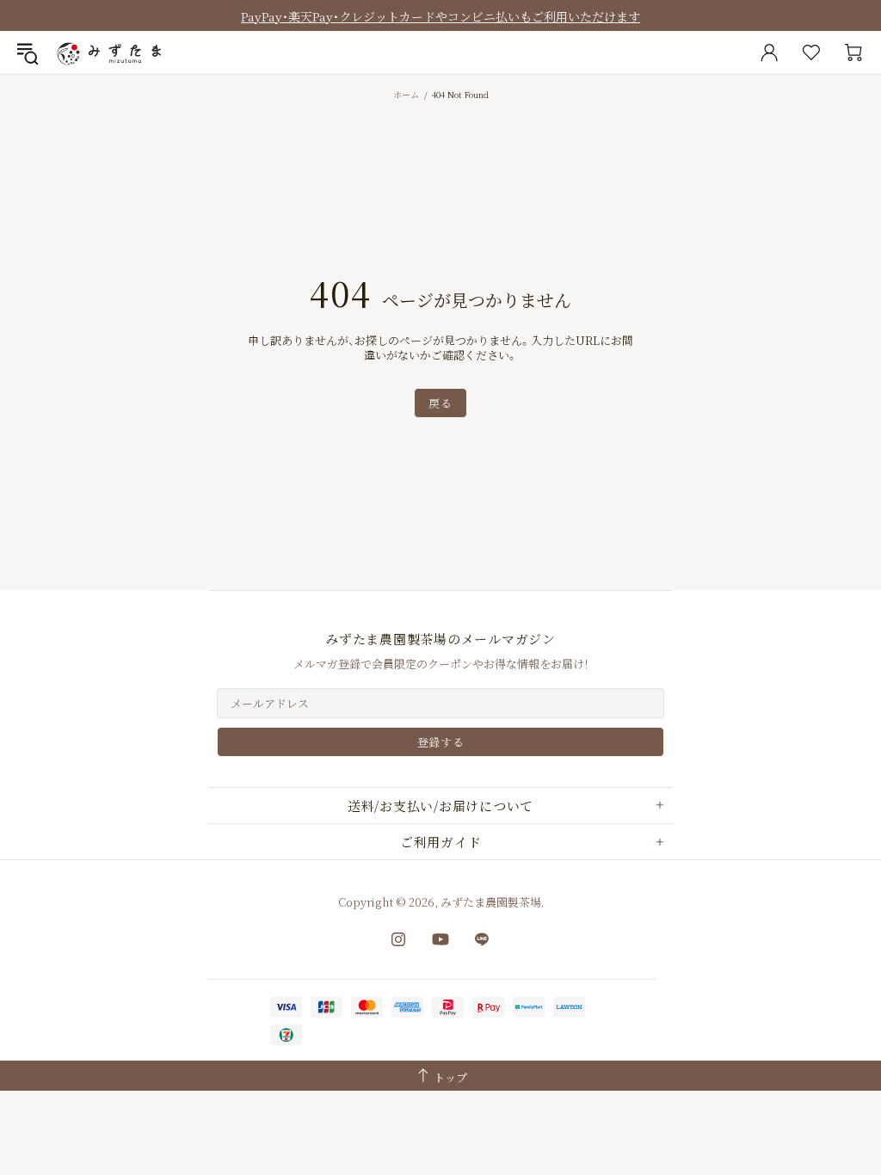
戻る (440, 403)
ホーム (406, 94)
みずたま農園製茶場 (111, 52)
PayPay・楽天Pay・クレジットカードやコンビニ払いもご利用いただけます (440, 16)
